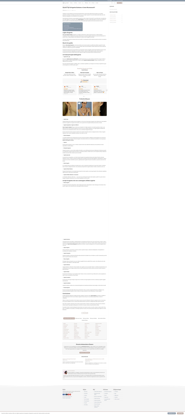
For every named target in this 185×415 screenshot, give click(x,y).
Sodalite (97, 327)
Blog (115, 393)
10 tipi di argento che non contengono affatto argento (73, 28)
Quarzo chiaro (66, 337)
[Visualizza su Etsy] (65, 87)
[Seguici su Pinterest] (110, 0)
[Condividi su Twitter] (84, 313)
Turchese (97, 333)
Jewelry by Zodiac (113, 20)
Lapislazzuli (76, 333)
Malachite (76, 335)
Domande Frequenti (107, 391)
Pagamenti (106, 397)
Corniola (65, 335)
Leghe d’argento (66, 25)
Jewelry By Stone (113, 16)
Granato (75, 324)
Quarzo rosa (87, 336)
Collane (85, 395)
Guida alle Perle (97, 398)
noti (76, 176)
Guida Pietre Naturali (113, 9)
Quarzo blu (65, 333)
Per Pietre (86, 404)
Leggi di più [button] (66, 93)
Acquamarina (66, 329)
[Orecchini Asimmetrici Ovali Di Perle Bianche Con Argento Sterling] (100, 109)
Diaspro (75, 330)
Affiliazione (116, 395)
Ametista (65, 326)
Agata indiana (76, 327)
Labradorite (76, 332)
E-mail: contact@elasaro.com (67, 396)
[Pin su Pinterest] (87, 313)
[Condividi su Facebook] (82, 313)
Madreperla (87, 323)
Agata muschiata (77, 337)
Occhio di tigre (98, 330)
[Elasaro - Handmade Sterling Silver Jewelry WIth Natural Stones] (66, 3)
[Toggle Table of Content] (80, 24)
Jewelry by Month (113, 22)
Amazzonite (65, 324)
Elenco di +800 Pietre (98, 396)
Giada (75, 329)
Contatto (116, 397)
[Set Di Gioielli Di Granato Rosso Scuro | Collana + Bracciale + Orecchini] (85, 109)
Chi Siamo (116, 391)
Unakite (96, 335)
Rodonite (86, 335)
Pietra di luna (76, 336)
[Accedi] (115, 3)
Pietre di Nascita (97, 404)
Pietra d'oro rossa (88, 332)
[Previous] (62, 109)
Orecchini (85, 393)
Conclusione (66, 29)
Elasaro (74, 10)
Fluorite (75, 323)
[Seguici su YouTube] (111, 0)
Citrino (64, 336)
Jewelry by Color (113, 18)
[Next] (106, 109)
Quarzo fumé (97, 326)
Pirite (86, 330)
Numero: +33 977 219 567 (66, 397)
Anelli (85, 397)
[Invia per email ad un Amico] (85, 313)
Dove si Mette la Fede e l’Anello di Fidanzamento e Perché (72, 359)
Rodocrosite (87, 333)
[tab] (69, 318)
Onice (86, 324)
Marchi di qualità (66, 26)
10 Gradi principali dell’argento (69, 27)
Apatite (64, 327)
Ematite (75, 326)
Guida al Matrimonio (97, 402)
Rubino (86, 337)
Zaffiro (96, 324)
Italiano (114, 0)
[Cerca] (112, 3)
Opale (86, 326)
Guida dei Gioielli (97, 400)
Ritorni (105, 395)
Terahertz (97, 329)
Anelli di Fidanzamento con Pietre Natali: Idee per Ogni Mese (95, 359)
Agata (64, 323)
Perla (86, 329)
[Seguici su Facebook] (107, 0)
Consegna (106, 393)
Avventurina (65, 330)
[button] (62, 90)
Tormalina (97, 332)
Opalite (86, 327)
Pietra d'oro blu (66, 332)
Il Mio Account (116, 399)
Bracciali (85, 391)
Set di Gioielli (86, 399)
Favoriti (85, 402)
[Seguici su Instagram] (108, 0)
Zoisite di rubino (98, 323)
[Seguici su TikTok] (109, 0)
